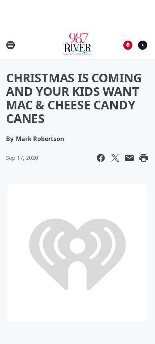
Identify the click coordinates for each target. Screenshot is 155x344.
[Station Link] (78, 45)
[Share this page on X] (115, 158)
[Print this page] (143, 158)
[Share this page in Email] (129, 158)
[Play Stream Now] (142, 45)
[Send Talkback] (127, 45)
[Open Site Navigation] (10, 45)
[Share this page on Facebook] (101, 158)
